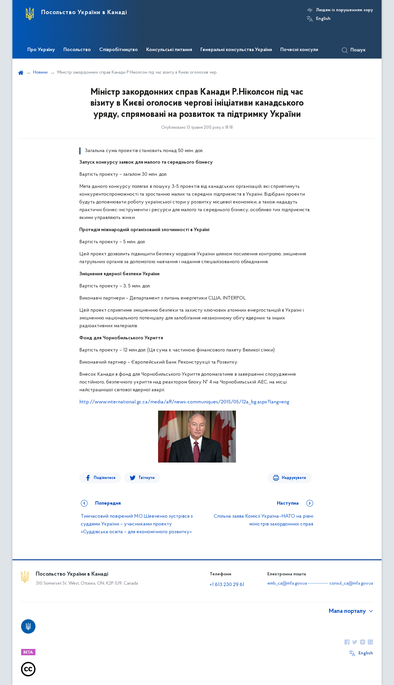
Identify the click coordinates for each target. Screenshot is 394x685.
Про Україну (41, 50)
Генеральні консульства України (236, 50)
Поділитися (104, 478)
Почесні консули (299, 50)
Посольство (77, 50)
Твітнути (146, 478)
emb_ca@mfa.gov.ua (287, 583)
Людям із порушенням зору (344, 10)
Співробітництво (118, 50)
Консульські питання (169, 50)
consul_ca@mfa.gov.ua (351, 583)
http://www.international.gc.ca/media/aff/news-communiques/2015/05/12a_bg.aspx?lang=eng (184, 402)
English (323, 18)
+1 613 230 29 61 (227, 584)
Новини (40, 72)
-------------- (318, 583)
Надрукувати (294, 478)
